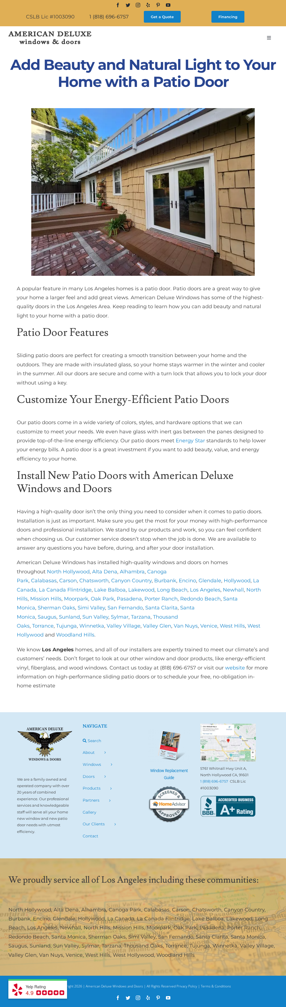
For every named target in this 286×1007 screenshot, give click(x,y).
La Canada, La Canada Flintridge (148, 919)
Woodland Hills (175, 955)
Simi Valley (142, 937)
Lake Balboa (208, 919)
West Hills (97, 955)
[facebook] (118, 5)
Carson (181, 910)
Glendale (64, 919)
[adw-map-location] (228, 726)
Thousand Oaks (143, 946)
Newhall (70, 928)
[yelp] (148, 5)
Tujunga (199, 946)
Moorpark (159, 928)
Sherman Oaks (107, 937)
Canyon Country (244, 910)
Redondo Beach (28, 937)
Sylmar (90, 946)
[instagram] (138, 5)
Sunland (40, 946)
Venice (74, 955)
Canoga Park (125, 910)
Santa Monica (68, 937)
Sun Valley (66, 946)
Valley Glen (22, 955)
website (235, 668)
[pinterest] (158, 5)
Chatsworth (206, 910)
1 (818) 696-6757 (109, 17)
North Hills (97, 928)
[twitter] (128, 5)
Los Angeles (42, 928)
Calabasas (157, 910)
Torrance (176, 946)
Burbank (19, 919)
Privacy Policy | (189, 986)
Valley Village (257, 946)
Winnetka (225, 946)
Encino (41, 919)
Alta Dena (66, 910)
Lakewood (239, 919)
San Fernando (175, 937)
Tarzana (111, 946)
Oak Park (185, 928)
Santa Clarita (212, 937)
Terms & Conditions (216, 986)
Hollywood (91, 919)
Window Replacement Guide (169, 774)
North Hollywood (29, 910)
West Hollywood (133, 955)
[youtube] (168, 5)
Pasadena (212, 928)
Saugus (17, 946)
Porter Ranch (243, 928)
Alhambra (93, 910)
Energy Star (190, 441)
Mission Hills (128, 928)
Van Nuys (51, 955)
